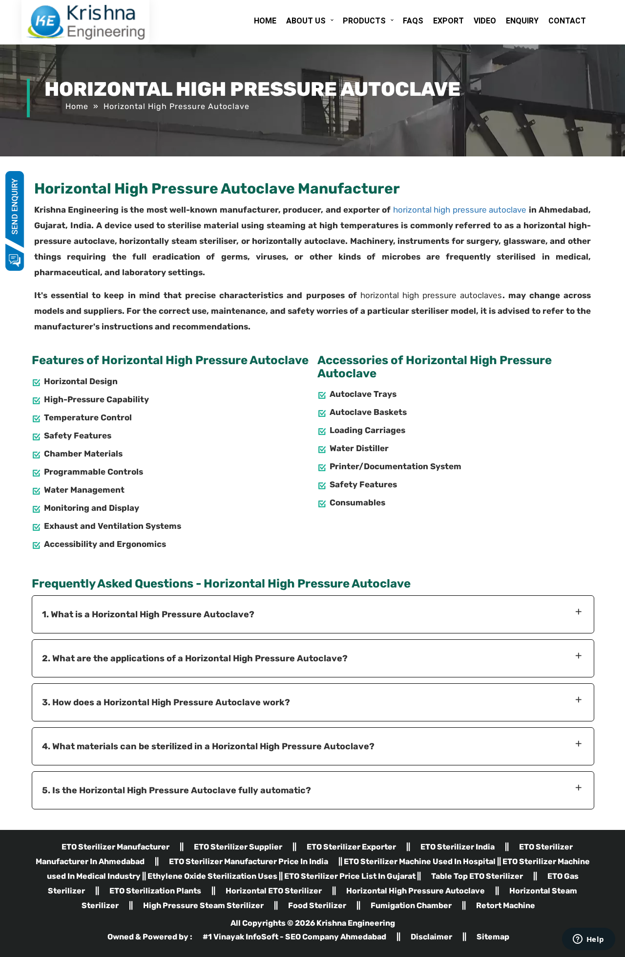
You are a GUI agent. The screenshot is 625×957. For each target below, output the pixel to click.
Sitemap (493, 936)
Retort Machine (505, 905)
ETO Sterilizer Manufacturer (115, 846)
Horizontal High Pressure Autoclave (415, 890)
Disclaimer (431, 936)
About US (306, 20)
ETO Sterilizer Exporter (351, 846)
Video (485, 20)
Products (364, 20)
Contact (567, 20)
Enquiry (522, 20)
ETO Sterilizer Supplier (238, 846)
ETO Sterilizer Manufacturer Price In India (248, 861)
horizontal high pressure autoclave (459, 210)
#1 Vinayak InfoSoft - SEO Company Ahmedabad (295, 936)
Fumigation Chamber (411, 905)
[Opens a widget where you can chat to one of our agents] (588, 940)
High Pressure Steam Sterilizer (203, 905)
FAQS (413, 20)
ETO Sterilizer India (457, 846)
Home (265, 20)
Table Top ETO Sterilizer (477, 876)
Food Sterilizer (317, 905)
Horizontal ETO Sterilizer (274, 890)
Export (448, 20)
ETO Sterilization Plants (155, 890)
